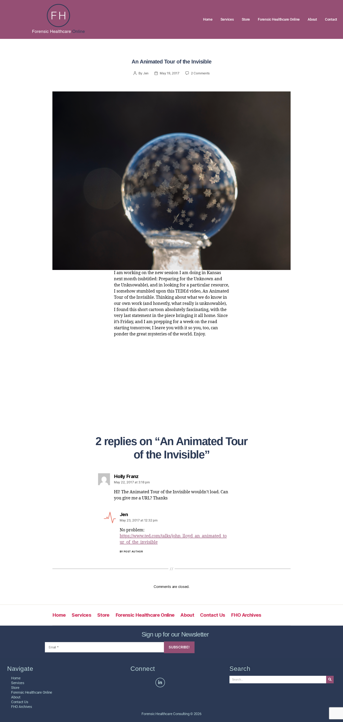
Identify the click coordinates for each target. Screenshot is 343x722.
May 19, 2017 (169, 73)
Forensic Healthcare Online (279, 19)
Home (208, 19)
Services (227, 19)
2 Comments (200, 73)
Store (246, 19)
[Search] (330, 679)
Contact (331, 19)
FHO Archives (246, 615)
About (312, 19)
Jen (145, 73)
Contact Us (212, 615)
